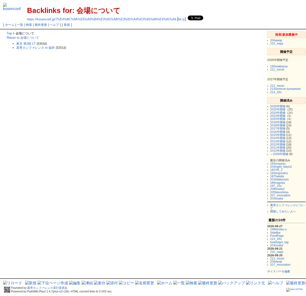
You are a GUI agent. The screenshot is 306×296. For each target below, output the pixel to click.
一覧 (20, 25)
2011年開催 (277, 147)
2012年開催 (277, 144)
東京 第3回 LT (26, 43)
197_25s (276, 186)
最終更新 (41, 25)
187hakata (277, 176)
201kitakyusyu (279, 179)
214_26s (276, 92)
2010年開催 (277, 150)
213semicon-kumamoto (285, 89)
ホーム (9, 25)
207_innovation (280, 195)
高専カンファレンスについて (287, 207)
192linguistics (279, 173)
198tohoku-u (278, 229)
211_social (277, 69)
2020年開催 (277, 119)
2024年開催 (277, 112)
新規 (67, 25)
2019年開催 (277, 122)
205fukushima (279, 192)
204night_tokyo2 (281, 166)
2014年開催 (277, 138)
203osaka (276, 198)
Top (9, 33)
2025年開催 (277, 109)
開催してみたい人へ (283, 211)
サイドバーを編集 (278, 271)
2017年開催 (277, 128)
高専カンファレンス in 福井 (35, 47)
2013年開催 (277, 141)
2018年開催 (277, 125)
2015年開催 (277, 135)
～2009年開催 (279, 154)
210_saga (276, 43)
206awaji (276, 40)
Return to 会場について (23, 37)
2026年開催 (277, 106)
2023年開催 (277, 116)
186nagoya (277, 182)
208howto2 (277, 189)
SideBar (275, 232)
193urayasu (278, 163)
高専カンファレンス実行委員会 (47, 288)
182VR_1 (276, 170)
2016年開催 (277, 132)
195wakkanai (279, 66)
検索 (29, 25)
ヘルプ (54, 25)
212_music (277, 85)
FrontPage (277, 235)
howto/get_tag (279, 242)
